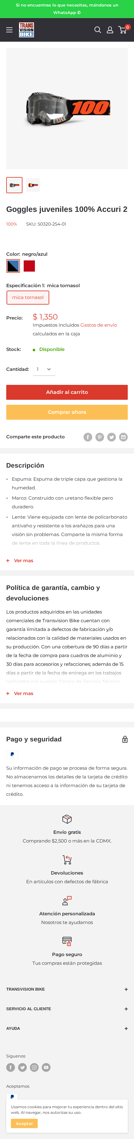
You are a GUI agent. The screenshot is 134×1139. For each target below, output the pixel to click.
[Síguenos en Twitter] (22, 1067)
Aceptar (24, 1123)
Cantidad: (17, 369)
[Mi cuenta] (110, 29)
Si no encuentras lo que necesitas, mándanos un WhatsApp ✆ (67, 8)
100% (11, 224)
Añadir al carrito (67, 392)
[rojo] (29, 266)
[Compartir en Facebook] (88, 436)
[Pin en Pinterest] (99, 436)
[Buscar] (97, 29)
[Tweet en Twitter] (111, 436)
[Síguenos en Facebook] (10, 1067)
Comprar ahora (67, 412)
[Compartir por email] (123, 436)
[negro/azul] (13, 266)
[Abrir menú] (9, 29)
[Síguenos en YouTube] (46, 1067)
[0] (123, 30)
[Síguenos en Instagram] (34, 1067)
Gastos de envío (98, 325)
